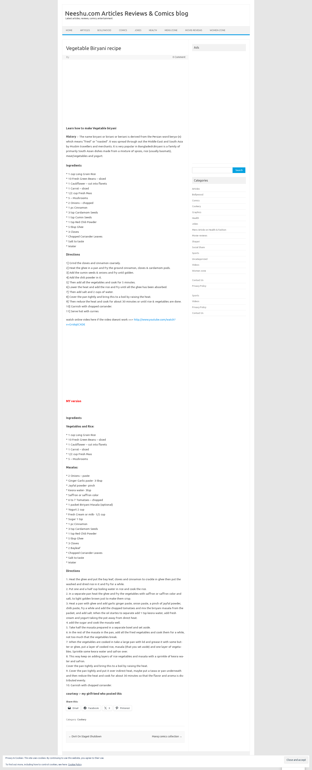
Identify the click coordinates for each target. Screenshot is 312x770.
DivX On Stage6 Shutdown (85, 736)
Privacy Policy (199, 286)
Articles (85, 30)
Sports (195, 253)
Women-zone (217, 30)
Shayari (196, 241)
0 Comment (179, 57)
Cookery (81, 719)
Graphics (196, 212)
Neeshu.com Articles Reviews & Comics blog (126, 13)
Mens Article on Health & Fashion (209, 229)
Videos (195, 264)
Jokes (138, 30)
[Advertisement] (125, 97)
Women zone (199, 270)
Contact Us (197, 280)
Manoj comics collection (167, 736)
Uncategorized (199, 259)
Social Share (198, 247)
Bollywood (104, 30)
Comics (123, 30)
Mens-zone (171, 30)
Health (153, 30)
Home (69, 30)
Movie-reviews (193, 30)
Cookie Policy (75, 764)
